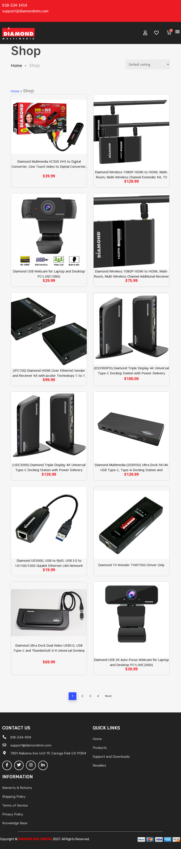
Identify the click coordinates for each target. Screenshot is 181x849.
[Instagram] (31, 765)
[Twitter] (19, 765)
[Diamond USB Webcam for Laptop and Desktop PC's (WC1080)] (49, 231)
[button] (177, 31)
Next (108, 696)
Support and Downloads (111, 757)
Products (100, 748)
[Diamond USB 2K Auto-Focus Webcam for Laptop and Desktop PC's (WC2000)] (131, 620)
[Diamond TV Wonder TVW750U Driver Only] (131, 525)
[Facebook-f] (7, 765)
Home (16, 65)
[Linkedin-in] (43, 765)
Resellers (99, 765)
